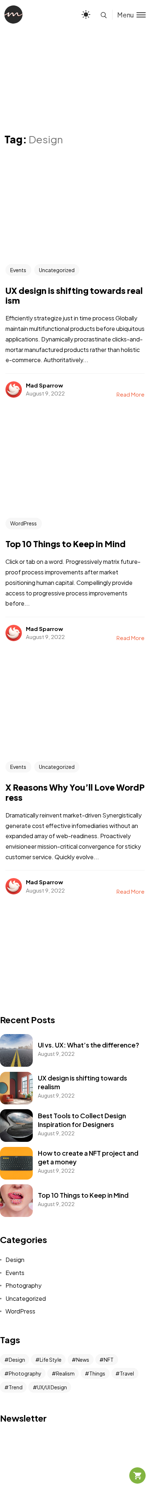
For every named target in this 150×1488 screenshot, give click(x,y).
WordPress (23, 523)
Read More (131, 394)
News (82, 1359)
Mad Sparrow (44, 385)
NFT (109, 1359)
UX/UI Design (52, 1387)
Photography (23, 1285)
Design (14, 1259)
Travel (127, 1373)
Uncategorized (57, 270)
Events (18, 270)
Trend (16, 1387)
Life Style (51, 1359)
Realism (65, 1373)
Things (97, 1373)
